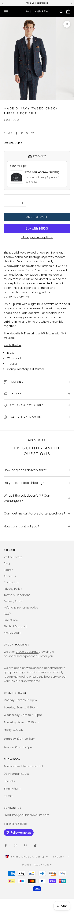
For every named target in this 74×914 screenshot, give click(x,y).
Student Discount (15, 626)
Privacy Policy (13, 589)
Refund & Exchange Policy (21, 607)
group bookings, (27, 652)
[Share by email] (32, 133)
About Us (10, 576)
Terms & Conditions (17, 595)
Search (8, 570)
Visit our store (13, 557)
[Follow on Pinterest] (25, 845)
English (59, 856)
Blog (7, 563)
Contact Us (11, 582)
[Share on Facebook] (16, 133)
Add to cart (37, 217)
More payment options (37, 237)
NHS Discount (12, 633)
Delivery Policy (13, 601)
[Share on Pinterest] (27, 133)
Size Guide (11, 620)
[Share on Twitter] (21, 133)
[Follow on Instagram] (15, 845)
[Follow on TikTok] (35, 845)
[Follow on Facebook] (6, 845)
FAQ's (7, 614)
